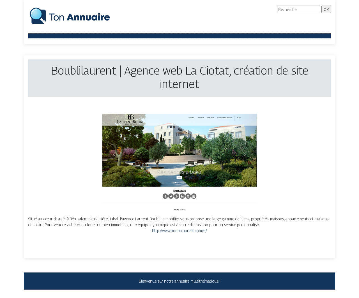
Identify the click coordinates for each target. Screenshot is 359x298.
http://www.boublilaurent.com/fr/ (179, 230)
